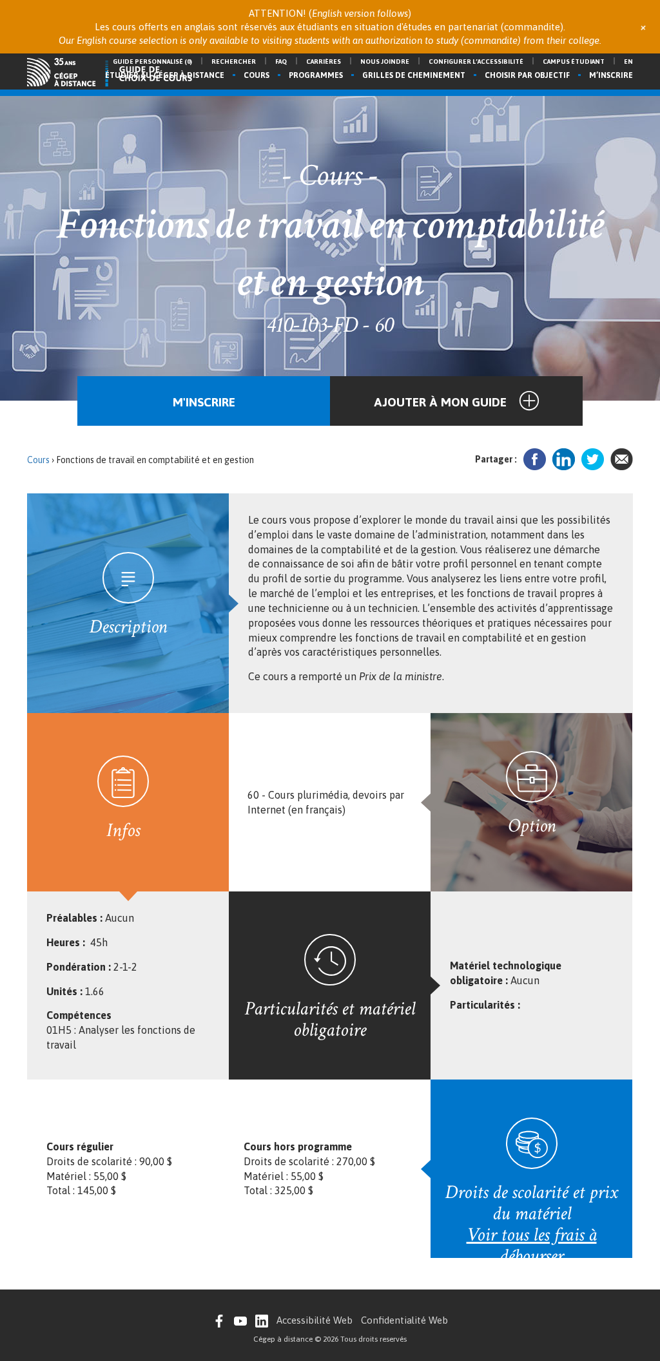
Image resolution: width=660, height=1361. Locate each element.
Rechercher (233, 61)
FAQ (281, 61)
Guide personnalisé (152, 61)
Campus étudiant (574, 61)
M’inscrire (611, 75)
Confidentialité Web (404, 1320)
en (628, 61)
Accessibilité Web (315, 1320)
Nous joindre (384, 61)
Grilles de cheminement (413, 75)
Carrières (323, 61)
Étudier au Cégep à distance (164, 75)
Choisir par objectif (527, 75)
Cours (256, 75)
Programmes (316, 75)
